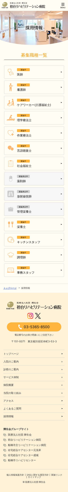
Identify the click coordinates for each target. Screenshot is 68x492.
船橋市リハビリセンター (22, 460)
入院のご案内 (11, 361)
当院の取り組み (12, 392)
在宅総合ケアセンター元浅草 (24, 450)
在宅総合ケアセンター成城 (23, 455)
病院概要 (8, 384)
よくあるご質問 (12, 408)
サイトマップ (34, 477)
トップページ (10, 288)
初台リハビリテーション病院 (24, 439)
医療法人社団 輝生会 (20, 434)
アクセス (8, 400)
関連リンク (56, 474)
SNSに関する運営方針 (38, 474)
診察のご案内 (11, 369)
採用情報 (8, 416)
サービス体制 (11, 377)
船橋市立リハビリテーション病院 (27, 444)
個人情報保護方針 (15, 474)
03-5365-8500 (37, 327)
